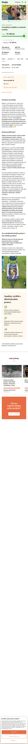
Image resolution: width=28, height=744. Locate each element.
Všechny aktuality (7, 92)
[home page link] (5, 2)
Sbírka (3, 59)
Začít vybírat (14, 413)
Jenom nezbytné (14, 736)
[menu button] (25, 2)
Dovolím (14, 732)
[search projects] (22, 2)
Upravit (13, 740)
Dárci (20, 59)
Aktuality (11, 59)
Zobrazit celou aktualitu (10, 87)
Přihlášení (18, 2)
